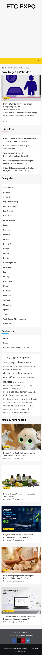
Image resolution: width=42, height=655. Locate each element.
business (24, 362)
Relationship (8, 295)
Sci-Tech (6, 300)
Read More (6, 122)
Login (5, 343)
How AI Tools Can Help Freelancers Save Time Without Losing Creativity (19, 139)
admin (7, 109)
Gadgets (6, 248)
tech (30, 402)
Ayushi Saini (8, 458)
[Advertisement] (21, 35)
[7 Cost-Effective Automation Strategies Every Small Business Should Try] (21, 600)
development (17, 369)
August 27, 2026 (19, 458)
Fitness (6, 239)
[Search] (38, 61)
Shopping (7, 305)
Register (6, 338)
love (10, 389)
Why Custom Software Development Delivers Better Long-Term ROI (18, 154)
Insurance (7, 267)
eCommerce (27, 373)
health (7, 381)
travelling (30, 406)
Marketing (7, 281)
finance (25, 377)
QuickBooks (9, 395)
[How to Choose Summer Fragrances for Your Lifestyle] (21, 478)
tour (17, 405)
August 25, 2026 (19, 622)
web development (21, 409)
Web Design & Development (14, 319)
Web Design (7, 409)
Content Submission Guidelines (16, 347)
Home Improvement (11, 263)
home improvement (11, 385)
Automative (8, 188)
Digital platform (9, 206)
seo (23, 399)
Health (6, 258)
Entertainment (9, 220)
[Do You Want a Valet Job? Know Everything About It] (21, 88)
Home (22, 382)
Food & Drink (8, 244)
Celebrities (7, 197)
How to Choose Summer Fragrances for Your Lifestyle (19, 147)
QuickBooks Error (21, 395)
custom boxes (7, 369)
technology (8, 405)
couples (33, 366)
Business (6, 192)
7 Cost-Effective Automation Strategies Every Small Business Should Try (19, 169)
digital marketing (13, 373)
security (17, 399)
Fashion (6, 230)
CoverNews (34, 648)
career (15, 366)
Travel (6, 314)
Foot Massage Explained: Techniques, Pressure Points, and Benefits (18, 161)
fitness (31, 378)
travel (23, 405)
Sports (6, 309)
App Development (21, 357)
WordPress (7, 324)
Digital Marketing (10, 202)
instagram (24, 386)
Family (6, 225)
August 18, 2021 (15, 109)
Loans (5, 389)
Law (5, 272)
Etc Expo (21, 6)
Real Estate (8, 291)
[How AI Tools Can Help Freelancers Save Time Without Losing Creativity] (21, 437)
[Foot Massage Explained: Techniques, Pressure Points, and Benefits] (21, 560)
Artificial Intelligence (10, 363)
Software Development (19, 402)
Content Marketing (24, 366)
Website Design (8, 412)
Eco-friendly (8, 211)
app (10, 358)
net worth (32, 392)
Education (7, 216)
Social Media (31, 399)
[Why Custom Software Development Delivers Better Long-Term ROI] (21, 519)
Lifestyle (6, 98)
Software (6, 402)
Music (5, 286)
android (5, 358)
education (9, 377)
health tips (16, 382)
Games (6, 253)
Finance (6, 234)
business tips (7, 366)
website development (22, 412)
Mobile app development (15, 392)
